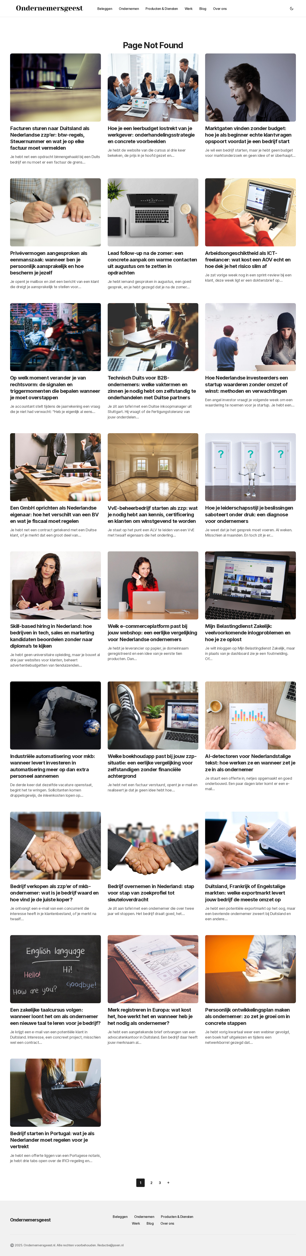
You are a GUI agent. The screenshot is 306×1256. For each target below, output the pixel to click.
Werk (136, 1223)
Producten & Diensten (177, 1217)
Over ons (167, 1223)
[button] (291, 8)
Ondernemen (144, 1217)
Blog (150, 1223)
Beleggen (120, 1217)
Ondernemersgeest (30, 1220)
